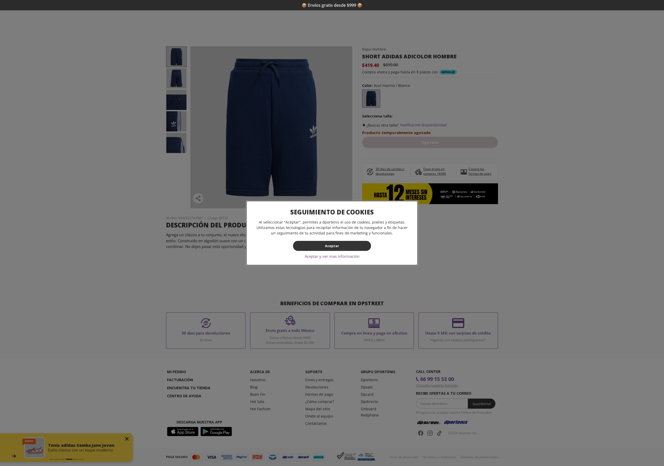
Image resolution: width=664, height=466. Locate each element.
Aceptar (332, 246)
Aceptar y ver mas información (332, 256)
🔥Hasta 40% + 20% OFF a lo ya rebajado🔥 (332, 5)
